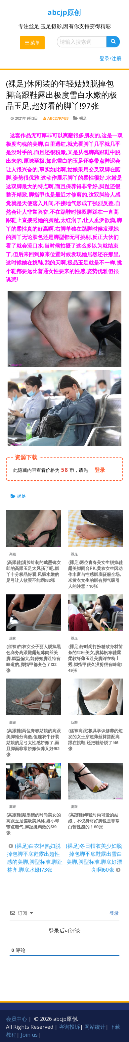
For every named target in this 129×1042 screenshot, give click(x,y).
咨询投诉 (69, 1026)
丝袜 (12, 638)
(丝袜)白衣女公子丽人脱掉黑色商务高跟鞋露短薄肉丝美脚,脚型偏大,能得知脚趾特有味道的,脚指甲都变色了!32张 (33, 658)
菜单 (34, 42)
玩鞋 (74, 722)
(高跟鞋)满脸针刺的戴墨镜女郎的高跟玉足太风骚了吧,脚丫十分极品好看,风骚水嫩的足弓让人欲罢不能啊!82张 (33, 571)
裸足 (83, 118)
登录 (113, 913)
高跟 (12, 554)
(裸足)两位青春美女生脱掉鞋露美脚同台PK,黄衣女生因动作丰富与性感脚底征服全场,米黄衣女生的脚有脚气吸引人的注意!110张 (95, 574)
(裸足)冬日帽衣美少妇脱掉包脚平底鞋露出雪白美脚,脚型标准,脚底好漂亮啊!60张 (94, 857)
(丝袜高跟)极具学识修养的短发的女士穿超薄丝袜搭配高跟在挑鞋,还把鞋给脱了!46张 (95, 739)
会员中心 (16, 1018)
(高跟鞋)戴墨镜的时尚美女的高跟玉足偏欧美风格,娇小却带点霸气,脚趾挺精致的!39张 (33, 824)
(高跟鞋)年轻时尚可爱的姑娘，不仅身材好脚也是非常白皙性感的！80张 (94, 821)
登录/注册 (110, 58)
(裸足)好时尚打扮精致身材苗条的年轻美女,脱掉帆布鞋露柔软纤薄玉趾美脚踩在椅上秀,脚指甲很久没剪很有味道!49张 (95, 658)
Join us (29, 1034)
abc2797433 (57, 118)
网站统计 (95, 1026)
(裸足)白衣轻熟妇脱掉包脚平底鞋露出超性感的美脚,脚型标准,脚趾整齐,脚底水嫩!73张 (35, 857)
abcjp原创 (64, 12)
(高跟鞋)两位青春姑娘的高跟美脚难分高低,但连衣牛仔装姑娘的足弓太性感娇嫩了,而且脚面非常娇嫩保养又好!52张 (33, 742)
